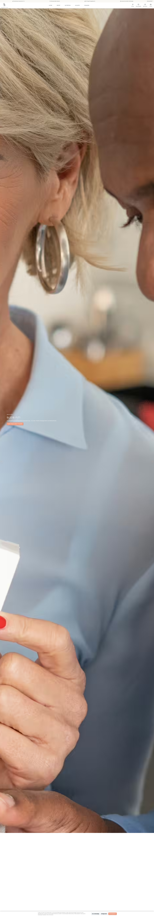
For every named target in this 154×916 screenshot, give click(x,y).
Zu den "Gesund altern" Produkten (15, 423)
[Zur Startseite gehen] (4, 5)
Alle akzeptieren (112, 913)
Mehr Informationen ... (50, 914)
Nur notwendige (95, 913)
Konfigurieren (104, 913)
